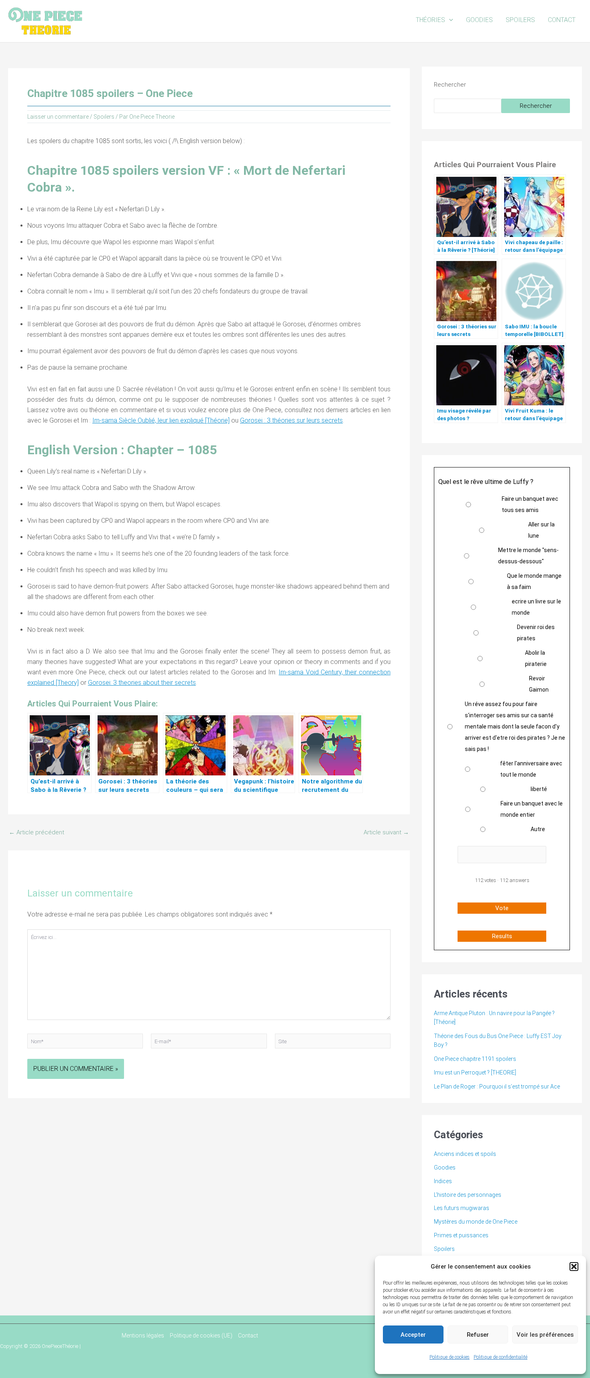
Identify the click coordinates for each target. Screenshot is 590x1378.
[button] (574, 1267)
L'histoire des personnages (467, 1195)
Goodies (479, 20)
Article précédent (36, 833)
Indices (443, 1181)
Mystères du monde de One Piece (475, 1221)
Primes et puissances (461, 1235)
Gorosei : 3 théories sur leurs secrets (291, 420)
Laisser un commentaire (58, 116)
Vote (502, 908)
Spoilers (520, 20)
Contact (562, 20)
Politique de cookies (449, 1357)
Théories (430, 20)
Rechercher (450, 84)
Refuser (478, 1334)
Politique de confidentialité (500, 1357)
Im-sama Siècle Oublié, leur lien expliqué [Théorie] (161, 420)
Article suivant (386, 833)
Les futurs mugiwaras (461, 1208)
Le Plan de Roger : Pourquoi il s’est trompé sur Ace (497, 1086)
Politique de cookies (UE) (201, 1335)
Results (502, 936)
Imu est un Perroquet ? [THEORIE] (475, 1072)
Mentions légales (143, 1335)
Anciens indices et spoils (465, 1154)
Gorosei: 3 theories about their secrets (142, 682)
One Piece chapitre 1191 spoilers (475, 1059)
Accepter (413, 1334)
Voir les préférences (545, 1334)
